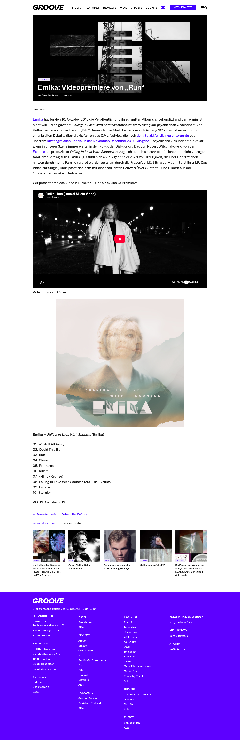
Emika (38, 119)
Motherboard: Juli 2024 (152, 565)
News (71, 561)
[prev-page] (35, 582)
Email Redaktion (43, 664)
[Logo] (48, 7)
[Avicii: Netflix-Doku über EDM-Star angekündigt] (120, 546)
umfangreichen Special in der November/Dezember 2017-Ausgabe (98, 141)
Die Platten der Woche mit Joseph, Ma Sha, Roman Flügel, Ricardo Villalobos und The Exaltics (47, 570)
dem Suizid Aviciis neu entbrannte (163, 135)
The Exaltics (79, 514)
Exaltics (39, 151)
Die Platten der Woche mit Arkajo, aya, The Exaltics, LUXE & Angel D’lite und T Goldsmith (189, 570)
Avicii (54, 514)
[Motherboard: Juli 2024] (156, 546)
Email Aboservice (44, 669)
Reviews (37, 561)
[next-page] (40, 582)
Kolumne (144, 561)
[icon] (204, 8)
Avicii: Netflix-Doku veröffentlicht (79, 566)
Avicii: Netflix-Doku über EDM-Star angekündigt (117, 566)
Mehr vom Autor (72, 523)
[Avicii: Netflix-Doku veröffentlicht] (84, 546)
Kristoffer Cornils (50, 95)
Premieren (44, 79)
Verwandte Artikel (44, 523)
